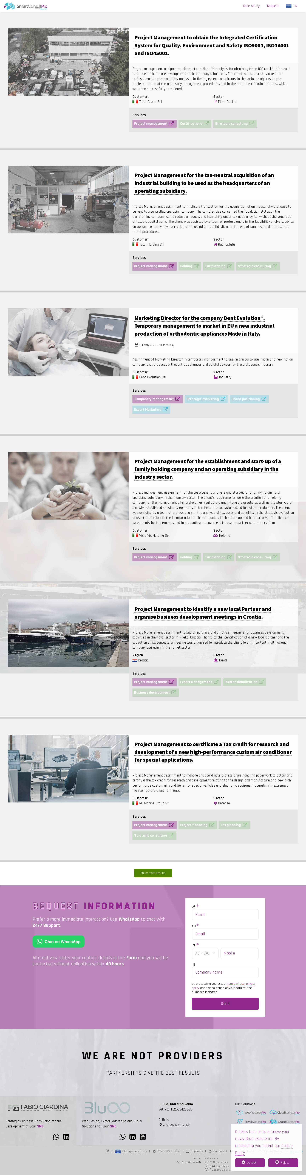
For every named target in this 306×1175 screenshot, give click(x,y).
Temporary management (154, 399)
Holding (186, 266)
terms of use (236, 984)
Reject (285, 1163)
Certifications (191, 123)
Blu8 (177, 1151)
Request (273, 6)
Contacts (197, 1151)
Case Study (251, 6)
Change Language (134, 1151)
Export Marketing (147, 409)
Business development (152, 692)
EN (296, 6)
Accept (251, 1163)
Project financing (194, 825)
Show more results (153, 873)
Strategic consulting (231, 123)
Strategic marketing (202, 399)
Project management (151, 123)
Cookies (218, 1151)
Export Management (196, 682)
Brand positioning (246, 399)
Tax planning (215, 266)
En (113, 1151)
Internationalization (241, 682)
